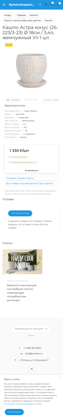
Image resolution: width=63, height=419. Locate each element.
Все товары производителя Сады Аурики (29, 183)
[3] (31, 100)
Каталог (34, 15)
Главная (21, 15)
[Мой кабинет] (45, 4)
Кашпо (48, 20)
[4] (33, 100)
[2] (28, 100)
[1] (25, 100)
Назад (7, 15)
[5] (36, 100)
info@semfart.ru (34, 353)
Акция (9, 45)
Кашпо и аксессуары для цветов (22, 20)
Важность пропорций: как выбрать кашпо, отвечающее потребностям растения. (22, 293)
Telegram (31, 369)
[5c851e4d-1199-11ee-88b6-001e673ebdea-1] (31, 65)
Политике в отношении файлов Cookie (22, 404)
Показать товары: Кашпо (20, 178)
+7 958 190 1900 (32, 348)
